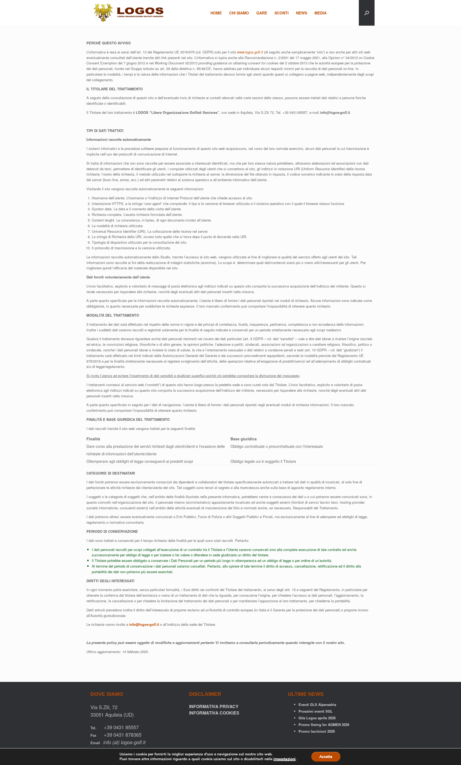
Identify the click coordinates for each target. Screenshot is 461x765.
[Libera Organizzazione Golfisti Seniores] (130, 13)
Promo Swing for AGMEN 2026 (324, 724)
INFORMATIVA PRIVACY (214, 706)
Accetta (325, 756)
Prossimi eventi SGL (316, 711)
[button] (367, 13)
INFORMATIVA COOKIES (214, 713)
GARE (261, 12)
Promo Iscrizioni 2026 (317, 731)
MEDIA (321, 12)
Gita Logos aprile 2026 (317, 717)
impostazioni (284, 759)
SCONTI (282, 12)
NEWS (301, 12)
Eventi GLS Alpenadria (317, 704)
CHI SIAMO (239, 12)
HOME (216, 12)
